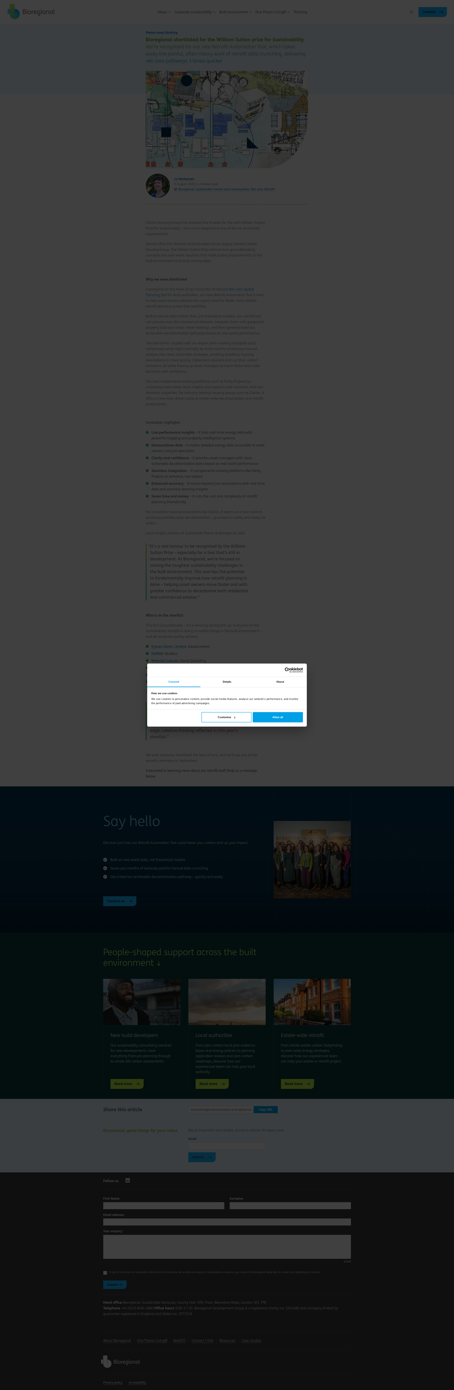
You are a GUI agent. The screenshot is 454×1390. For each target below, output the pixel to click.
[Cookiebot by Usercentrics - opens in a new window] (287, 670)
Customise (224, 717)
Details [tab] (227, 681)
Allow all (277, 717)
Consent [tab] (173, 681)
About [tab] (280, 681)
